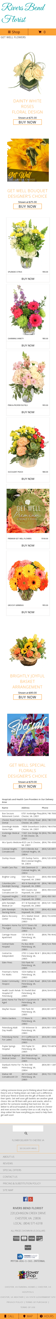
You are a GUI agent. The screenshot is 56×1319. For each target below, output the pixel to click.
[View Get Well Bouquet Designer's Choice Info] (28, 160)
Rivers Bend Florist (22, 14)
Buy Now (27, 122)
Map (29, 1316)
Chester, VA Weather (12, 1297)
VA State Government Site (41, 1297)
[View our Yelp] (30, 1200)
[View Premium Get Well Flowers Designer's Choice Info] (28, 510)
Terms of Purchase (36, 1302)
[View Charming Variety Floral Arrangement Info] (28, 310)
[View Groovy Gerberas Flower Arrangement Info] (28, 577)
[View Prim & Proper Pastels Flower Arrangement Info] (28, 377)
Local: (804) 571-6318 (28, 1223)
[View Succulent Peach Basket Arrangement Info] (28, 444)
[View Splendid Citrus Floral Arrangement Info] (28, 244)
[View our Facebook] (25, 1200)
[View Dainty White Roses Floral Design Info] (28, 70)
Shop (16, 31)
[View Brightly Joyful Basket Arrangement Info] (28, 645)
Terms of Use (28, 1307)
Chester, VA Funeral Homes (20, 1287)
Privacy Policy (15, 1302)
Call (10, 1316)
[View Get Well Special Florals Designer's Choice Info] (28, 734)
